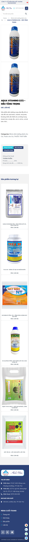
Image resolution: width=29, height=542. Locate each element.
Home (5, 18)
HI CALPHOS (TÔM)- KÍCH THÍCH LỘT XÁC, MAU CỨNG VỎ (14, 361)
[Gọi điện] (26, 533)
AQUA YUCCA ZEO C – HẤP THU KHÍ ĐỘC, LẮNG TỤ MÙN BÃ (14, 407)
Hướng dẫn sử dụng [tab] (8, 150)
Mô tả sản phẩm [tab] (18, 147)
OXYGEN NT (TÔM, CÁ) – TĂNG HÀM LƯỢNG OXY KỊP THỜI (14, 315)
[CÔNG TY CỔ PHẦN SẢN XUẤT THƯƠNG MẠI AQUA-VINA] (6, 8)
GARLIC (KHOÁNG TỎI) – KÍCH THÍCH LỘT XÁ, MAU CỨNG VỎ (14, 224)
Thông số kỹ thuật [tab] (8, 147)
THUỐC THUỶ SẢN (20, 136)
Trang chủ (6, 514)
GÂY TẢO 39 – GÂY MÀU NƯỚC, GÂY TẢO (14, 452)
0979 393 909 (20, 8)
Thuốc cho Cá (8, 136)
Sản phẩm (6, 521)
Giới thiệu (6, 518)
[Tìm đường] (26, 525)
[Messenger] (26, 538)
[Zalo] (26, 529)
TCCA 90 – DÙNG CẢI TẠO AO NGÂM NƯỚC (14, 269)
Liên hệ (5, 525)
